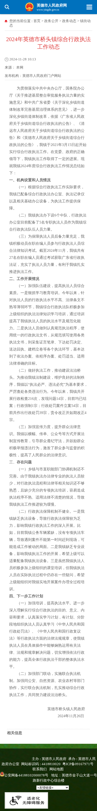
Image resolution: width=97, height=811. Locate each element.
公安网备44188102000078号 (26, 775)
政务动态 (69, 21)
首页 (36, 21)
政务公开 (51, 21)
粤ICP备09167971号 (77, 764)
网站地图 (56, 769)
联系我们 (39, 769)
